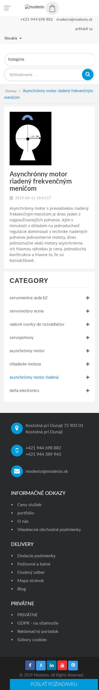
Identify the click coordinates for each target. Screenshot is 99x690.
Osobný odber (31, 572)
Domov (11, 91)
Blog (21, 589)
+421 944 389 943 (43, 454)
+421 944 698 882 (43, 448)
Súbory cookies (32, 640)
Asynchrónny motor (27, 351)
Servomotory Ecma (26, 311)
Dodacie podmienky (36, 556)
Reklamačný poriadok (37, 631)
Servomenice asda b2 (29, 298)
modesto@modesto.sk (47, 471)
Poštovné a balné (33, 564)
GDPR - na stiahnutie (37, 623)
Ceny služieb (29, 505)
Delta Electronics (24, 391)
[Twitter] (41, 665)
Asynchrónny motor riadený (34, 377)
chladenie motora (25, 364)
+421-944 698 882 (36, 20)
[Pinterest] (73, 665)
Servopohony (22, 338)
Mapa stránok (30, 580)
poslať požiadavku (54, 684)
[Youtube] (62, 665)
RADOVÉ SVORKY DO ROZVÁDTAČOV (37, 324)
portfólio (25, 513)
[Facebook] (30, 665)
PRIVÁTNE (27, 615)
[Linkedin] (51, 665)
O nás (23, 521)
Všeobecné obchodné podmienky (49, 529)
